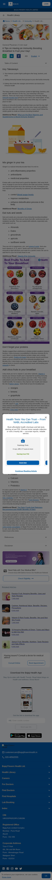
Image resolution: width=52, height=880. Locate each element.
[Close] (45, 418)
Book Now (23, 463)
